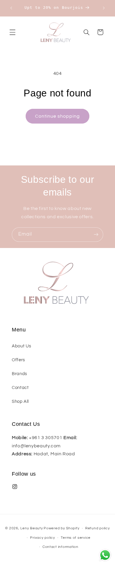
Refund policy (97, 528)
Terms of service (76, 537)
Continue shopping (57, 116)
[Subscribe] (96, 234)
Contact (20, 387)
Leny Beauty (31, 528)
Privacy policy (42, 537)
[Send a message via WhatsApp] (105, 555)
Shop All (20, 401)
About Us (21, 346)
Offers (18, 360)
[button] (12, 32)
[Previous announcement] (11, 7)
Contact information (60, 546)
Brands (19, 374)
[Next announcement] (103, 7)
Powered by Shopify (61, 528)
